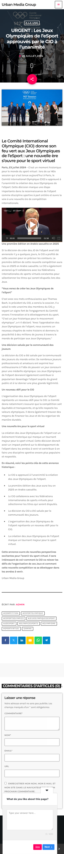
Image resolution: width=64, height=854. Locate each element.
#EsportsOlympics (13, 618)
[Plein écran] (59, 238)
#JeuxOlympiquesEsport (41, 618)
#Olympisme (48, 624)
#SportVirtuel (11, 629)
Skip (37, 847)
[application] (32, 225)
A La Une (32, 22)
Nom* (7, 735)
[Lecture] (7, 238)
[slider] (29, 238)
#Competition (10, 613)
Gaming (28, 629)
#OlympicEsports (28, 624)
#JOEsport (9, 624)
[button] (32, 225)
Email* (8, 751)
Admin (20, 604)
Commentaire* (13, 713)
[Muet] (53, 238)
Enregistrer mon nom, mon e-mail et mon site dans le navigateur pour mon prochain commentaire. (29, 787)
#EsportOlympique (33, 613)
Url (6, 766)
